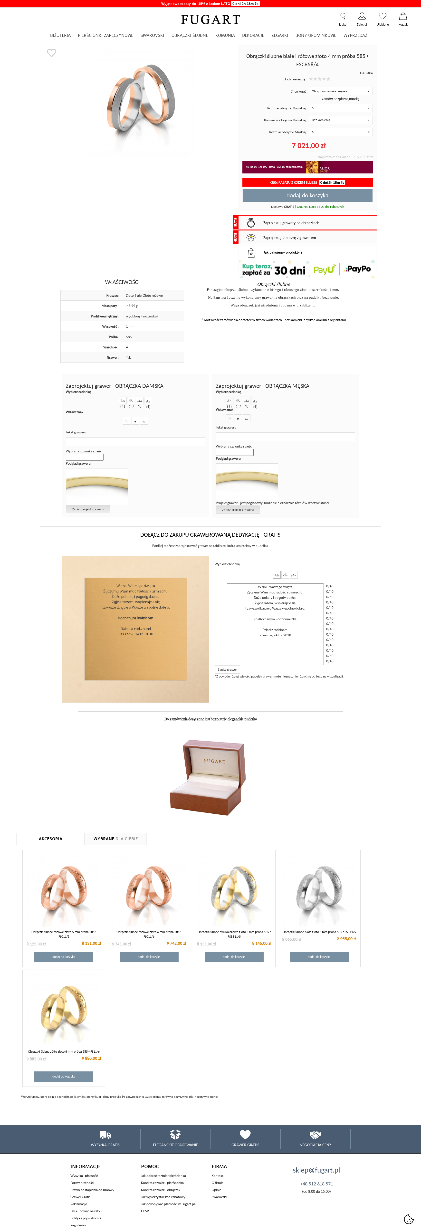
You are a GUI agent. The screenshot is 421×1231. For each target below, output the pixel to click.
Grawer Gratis (80, 1196)
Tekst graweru (76, 432)
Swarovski (219, 1196)
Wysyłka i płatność (84, 1175)
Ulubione (383, 16)
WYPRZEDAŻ (355, 35)
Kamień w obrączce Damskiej (285, 120)
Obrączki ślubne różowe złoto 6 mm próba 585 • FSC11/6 (149, 934)
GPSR (145, 1211)
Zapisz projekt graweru (88, 509)
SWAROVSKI (152, 35)
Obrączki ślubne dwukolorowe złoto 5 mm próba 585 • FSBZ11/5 (234, 934)
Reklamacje (78, 1204)
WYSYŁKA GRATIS (105, 1144)
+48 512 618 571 (316, 1184)
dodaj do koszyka (307, 195)
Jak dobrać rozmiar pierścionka (163, 1175)
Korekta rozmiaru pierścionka (162, 1182)
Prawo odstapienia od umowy (92, 1189)
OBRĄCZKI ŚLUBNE (190, 35)
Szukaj (343, 16)
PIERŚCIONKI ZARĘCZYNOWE (105, 35)
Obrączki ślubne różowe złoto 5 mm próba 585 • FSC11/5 (63, 934)
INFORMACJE (85, 1167)
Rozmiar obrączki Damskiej (286, 108)
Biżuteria (60, 35)
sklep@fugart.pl (316, 1169)
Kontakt (217, 1175)
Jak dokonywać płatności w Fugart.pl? (168, 1204)
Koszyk (403, 16)
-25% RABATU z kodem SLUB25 (307, 182)
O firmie (217, 1182)
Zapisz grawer (227, 669)
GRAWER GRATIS (245, 1144)
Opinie (216, 1189)
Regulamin (78, 1225)
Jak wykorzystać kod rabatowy (163, 1196)
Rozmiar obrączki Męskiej (287, 132)
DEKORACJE (253, 35)
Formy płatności (82, 1182)
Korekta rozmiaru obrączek (160, 1189)
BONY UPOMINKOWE (316, 35)
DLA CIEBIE (116, 839)
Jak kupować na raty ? (86, 1211)
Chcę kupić (298, 91)
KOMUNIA (225, 35)
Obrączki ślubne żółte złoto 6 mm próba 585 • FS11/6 (64, 1051)
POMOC (150, 1167)
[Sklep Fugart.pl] (210, 18)
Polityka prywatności (85, 1218)
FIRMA (219, 1167)
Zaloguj (362, 16)
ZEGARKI (279, 35)
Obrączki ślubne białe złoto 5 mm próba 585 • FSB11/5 (319, 932)
